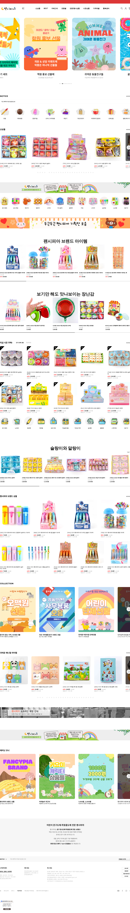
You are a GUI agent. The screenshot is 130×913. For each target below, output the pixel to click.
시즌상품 (86, 8)
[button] (59, 83)
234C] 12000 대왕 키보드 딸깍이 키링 (64, 372)
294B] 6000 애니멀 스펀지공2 (71, 687)
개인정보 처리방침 (29, 891)
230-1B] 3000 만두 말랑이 (88, 372)
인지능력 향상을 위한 (46, 635)
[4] (92, 357)
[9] (92, 394)
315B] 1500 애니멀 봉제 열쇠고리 (103, 687)
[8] (65, 394)
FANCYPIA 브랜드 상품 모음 (88, 635)
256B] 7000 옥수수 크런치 (34, 408)
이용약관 (19, 891)
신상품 (37, 8)
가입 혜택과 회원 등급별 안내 (8, 101)
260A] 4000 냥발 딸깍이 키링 (39, 163)
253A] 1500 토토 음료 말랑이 (8, 408)
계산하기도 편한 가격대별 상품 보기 (8, 803)
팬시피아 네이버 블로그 (47, 802)
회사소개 (6, 891)
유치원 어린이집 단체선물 (8, 635)
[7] (38, 394)
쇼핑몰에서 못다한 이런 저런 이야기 (47, 803)
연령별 (63, 8)
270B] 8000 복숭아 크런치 (115, 408)
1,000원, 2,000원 (6, 802)
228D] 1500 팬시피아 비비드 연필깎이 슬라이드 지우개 (15, 532)
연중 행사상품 (75, 8)
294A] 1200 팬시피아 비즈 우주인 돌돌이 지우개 (80, 532)
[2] (38, 357)
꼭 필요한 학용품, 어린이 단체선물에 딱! (87, 636)
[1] (11, 357)
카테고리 (55, 8)
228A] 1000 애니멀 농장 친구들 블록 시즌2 (43, 687)
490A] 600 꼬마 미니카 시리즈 (102, 163)
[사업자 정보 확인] (67, 875)
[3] (65, 357)
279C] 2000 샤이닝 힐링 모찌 (8, 163)
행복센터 (106, 8)
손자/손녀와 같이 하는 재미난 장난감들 (48, 636)
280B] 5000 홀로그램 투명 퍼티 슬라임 (11, 372)
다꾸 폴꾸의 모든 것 (83, 803)
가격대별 (96, 8)
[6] (11, 394)
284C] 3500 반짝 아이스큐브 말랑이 (90, 408)
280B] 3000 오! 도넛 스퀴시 (71, 163)
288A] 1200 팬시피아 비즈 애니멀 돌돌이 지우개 (47, 532)
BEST (46, 8)
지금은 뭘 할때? (121, 803)
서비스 (13, 891)
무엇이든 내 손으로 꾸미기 (87, 802)
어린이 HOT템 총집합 (5, 636)
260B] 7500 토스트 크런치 (61, 408)
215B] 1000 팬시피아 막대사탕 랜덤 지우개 (112, 532)
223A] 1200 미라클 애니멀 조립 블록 (10, 687)
